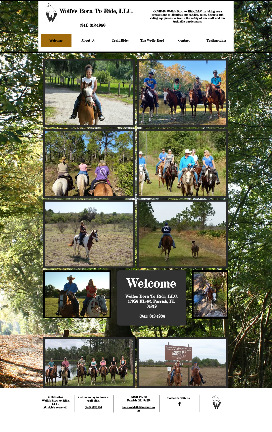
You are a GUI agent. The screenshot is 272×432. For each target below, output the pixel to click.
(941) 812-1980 (93, 25)
